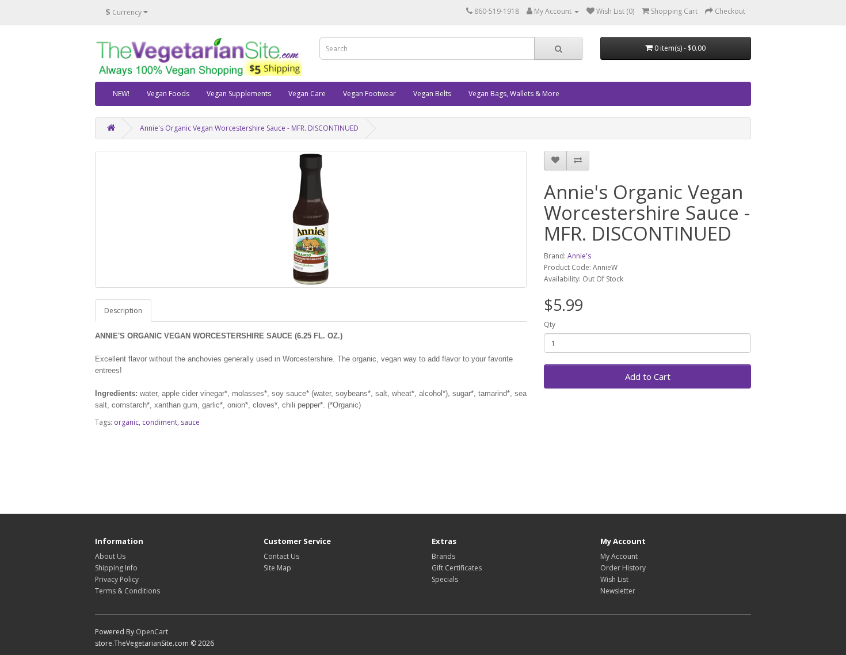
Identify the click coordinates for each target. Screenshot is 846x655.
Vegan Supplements (239, 93)
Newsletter (617, 591)
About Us (110, 556)
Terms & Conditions (127, 591)
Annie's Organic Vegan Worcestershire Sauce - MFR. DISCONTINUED (249, 128)
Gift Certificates (457, 568)
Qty (549, 324)
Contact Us (281, 556)
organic (126, 422)
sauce (190, 422)
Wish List (614, 579)
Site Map (277, 568)
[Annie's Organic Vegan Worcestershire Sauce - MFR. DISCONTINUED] (311, 219)
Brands (443, 556)
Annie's (579, 256)
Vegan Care (307, 93)
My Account (619, 556)
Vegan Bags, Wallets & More (513, 93)
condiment (159, 422)
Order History (623, 568)
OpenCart (152, 632)
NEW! (121, 93)
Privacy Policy (117, 579)
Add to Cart (647, 376)
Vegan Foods (168, 93)
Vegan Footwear (369, 93)
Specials (445, 579)
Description (123, 310)
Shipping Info (116, 568)
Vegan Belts (432, 93)
